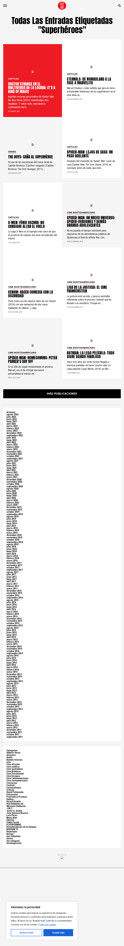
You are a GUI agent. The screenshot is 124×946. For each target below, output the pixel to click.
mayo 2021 (11, 468)
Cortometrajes (13, 787)
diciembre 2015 (13, 618)
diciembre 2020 (13, 479)
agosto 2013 (12, 683)
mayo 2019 (11, 523)
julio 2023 (11, 417)
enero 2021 (11, 477)
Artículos (11, 755)
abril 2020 (11, 498)
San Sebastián (13, 836)
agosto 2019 (12, 516)
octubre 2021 (12, 456)
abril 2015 (11, 637)
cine (8, 762)
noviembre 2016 (14, 593)
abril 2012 (11, 720)
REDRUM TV (12, 829)
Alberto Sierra (13, 752)
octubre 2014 (12, 651)
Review (9, 834)
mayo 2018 (11, 551)
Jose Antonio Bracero (17, 813)
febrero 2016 (12, 614)
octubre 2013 (12, 679)
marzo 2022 (12, 444)
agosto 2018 (12, 544)
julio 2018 (11, 546)
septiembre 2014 (14, 653)
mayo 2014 (11, 662)
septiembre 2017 (14, 570)
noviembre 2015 (14, 621)
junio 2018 (11, 549)
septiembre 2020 (14, 486)
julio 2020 (11, 491)
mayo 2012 (11, 718)
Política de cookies (47, 924)
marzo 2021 (12, 472)
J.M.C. (9, 808)
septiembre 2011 (14, 737)
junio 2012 (11, 716)
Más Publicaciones (62, 393)
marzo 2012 (12, 723)
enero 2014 (11, 672)
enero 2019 (11, 533)
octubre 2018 (12, 539)
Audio (9, 757)
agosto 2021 (12, 461)
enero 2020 (11, 505)
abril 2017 (11, 581)
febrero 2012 (12, 725)
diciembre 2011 (13, 730)
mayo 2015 (11, 635)
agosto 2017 (12, 572)
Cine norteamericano (17, 780)
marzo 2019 (12, 528)
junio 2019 (11, 521)
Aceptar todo (58, 932)
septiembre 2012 (14, 709)
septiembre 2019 (14, 514)
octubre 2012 (12, 706)
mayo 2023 (11, 421)
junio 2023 (11, 419)
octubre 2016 (12, 595)
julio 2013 (11, 686)
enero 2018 (11, 560)
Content (10, 785)
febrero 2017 (12, 586)
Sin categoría (13, 841)
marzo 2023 (12, 426)
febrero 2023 (12, 428)
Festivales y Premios (16, 796)
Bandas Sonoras (14, 759)
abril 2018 (11, 553)
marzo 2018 (12, 556)
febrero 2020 (12, 502)
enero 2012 (11, 727)
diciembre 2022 (13, 433)
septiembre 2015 (14, 625)
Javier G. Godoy (14, 811)
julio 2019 (11, 519)
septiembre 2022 (14, 435)
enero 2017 (11, 588)
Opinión (10, 820)
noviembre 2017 (14, 565)
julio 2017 (11, 574)
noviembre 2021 (14, 454)
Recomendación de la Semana (21, 827)
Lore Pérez (11, 815)
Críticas (10, 790)
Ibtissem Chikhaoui (16, 806)
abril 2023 (11, 424)
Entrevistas (12, 794)
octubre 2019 (12, 512)
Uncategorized (13, 843)
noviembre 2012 (14, 704)
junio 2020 (11, 493)
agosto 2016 (12, 600)
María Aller (11, 817)
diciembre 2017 (13, 563)
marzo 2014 (12, 667)
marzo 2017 (12, 584)
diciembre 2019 (13, 507)
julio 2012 (11, 713)
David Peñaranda (14, 792)
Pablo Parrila (12, 822)
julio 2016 (11, 602)
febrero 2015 (12, 641)
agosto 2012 (12, 711)
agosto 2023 (12, 414)
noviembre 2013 (14, 676)
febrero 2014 (12, 669)
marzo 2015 (12, 639)
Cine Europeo (13, 776)
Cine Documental (15, 773)
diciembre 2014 (13, 646)
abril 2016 (11, 609)
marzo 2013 (12, 695)
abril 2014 (11, 665)
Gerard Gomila (13, 801)
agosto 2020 (12, 488)
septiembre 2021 (14, 458)
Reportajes (11, 831)
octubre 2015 (12, 623)
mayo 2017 (11, 579)
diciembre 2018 (13, 535)
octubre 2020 (12, 484)
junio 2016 (11, 604)
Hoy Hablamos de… (15, 803)
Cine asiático (13, 766)
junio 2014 (11, 660)
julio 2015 (11, 630)
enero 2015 (11, 644)
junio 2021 (11, 465)
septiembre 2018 (14, 542)
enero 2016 (11, 616)
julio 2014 (11, 658)
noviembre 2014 (14, 648)
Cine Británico (13, 771)
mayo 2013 (11, 690)
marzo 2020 (12, 500)
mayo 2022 (11, 440)
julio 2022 (11, 437)
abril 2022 (11, 442)
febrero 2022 (12, 447)
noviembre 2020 (14, 481)
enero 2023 (11, 430)
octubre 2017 (12, 567)
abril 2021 (11, 470)
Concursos (11, 783)
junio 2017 (11, 577)
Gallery (9, 799)
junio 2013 (11, 688)
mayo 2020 (11, 495)
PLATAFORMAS (13, 824)
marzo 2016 (12, 611)
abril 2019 (11, 526)
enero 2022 (11, 449)
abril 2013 (11, 693)
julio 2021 (11, 463)
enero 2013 (11, 699)
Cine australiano (14, 769)
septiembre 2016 (14, 597)
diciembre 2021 (13, 451)
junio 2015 (11, 632)
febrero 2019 (12, 530)
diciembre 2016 (13, 590)
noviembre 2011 (14, 732)
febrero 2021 (12, 475)
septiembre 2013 (14, 681)
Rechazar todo (26, 932)
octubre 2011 (12, 734)
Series (9, 838)
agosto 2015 (12, 628)
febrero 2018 (12, 558)
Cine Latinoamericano (17, 778)
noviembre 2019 (14, 509)
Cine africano (13, 764)
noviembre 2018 (14, 537)
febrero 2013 (12, 697)
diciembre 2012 (13, 702)
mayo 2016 (11, 607)
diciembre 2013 (13, 674)
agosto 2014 (12, 655)
